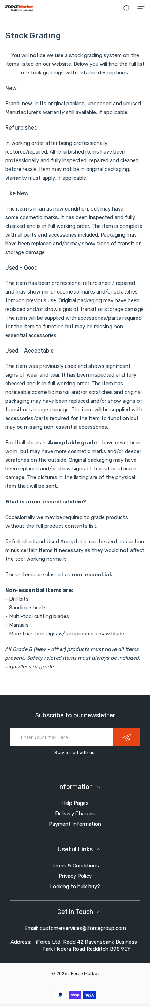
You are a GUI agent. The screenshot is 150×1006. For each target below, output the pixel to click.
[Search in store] (127, 8)
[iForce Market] (19, 8)
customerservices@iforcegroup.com (83, 928)
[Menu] (141, 8)
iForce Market (84, 973)
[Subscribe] (126, 737)
